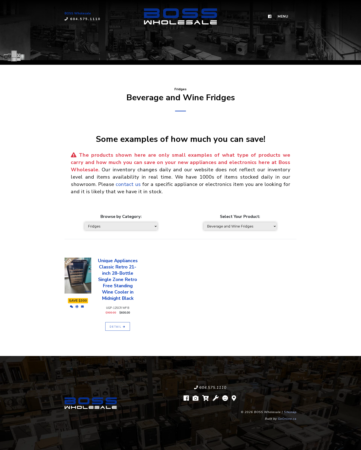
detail (116, 326)
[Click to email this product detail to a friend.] (82, 307)
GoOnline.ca (287, 419)
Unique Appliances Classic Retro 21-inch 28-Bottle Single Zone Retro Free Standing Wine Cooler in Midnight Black (118, 279)
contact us (128, 184)
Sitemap (290, 412)
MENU (283, 16)
